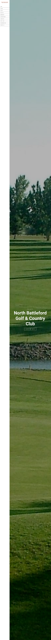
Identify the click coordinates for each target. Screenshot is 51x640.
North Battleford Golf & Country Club (4, 3)
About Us (33, 329)
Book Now (27, 329)
